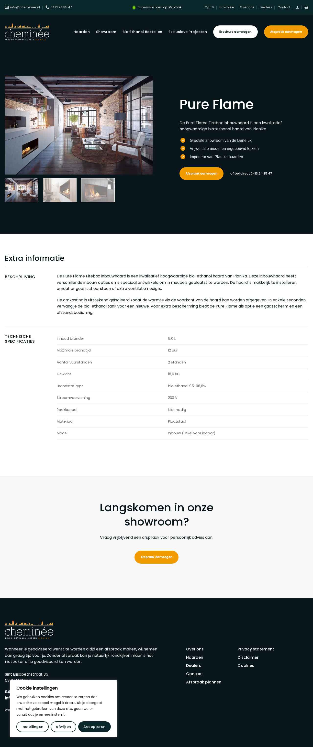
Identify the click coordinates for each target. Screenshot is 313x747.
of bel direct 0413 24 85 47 (251, 173)
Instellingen (32, 726)
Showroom (106, 31)
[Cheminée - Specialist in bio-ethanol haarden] (27, 32)
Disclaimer (248, 657)
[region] (63, 708)
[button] (297, 7)
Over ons (247, 7)
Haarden (82, 31)
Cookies (246, 665)
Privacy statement (256, 649)
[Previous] (14, 125)
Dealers (266, 7)
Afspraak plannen (203, 682)
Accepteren (94, 726)
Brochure (227, 7)
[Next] (143, 125)
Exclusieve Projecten (187, 31)
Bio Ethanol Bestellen (142, 31)
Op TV (209, 7)
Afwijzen (63, 726)
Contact (284, 7)
